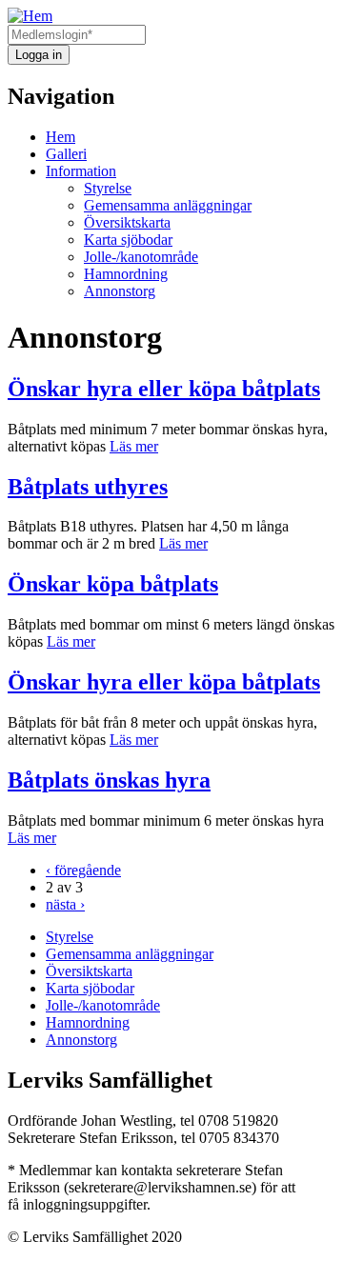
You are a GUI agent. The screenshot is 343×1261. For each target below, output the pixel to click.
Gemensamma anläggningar (168, 205)
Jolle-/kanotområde (141, 257)
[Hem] (30, 16)
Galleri (66, 154)
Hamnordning (126, 274)
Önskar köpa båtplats (113, 583)
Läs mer (134, 446)
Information (81, 171)
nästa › (65, 904)
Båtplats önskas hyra (109, 780)
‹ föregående (83, 870)
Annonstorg (119, 291)
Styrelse (107, 188)
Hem (60, 137)
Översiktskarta (127, 222)
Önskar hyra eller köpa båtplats (164, 388)
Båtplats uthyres (88, 486)
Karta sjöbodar (128, 239)
